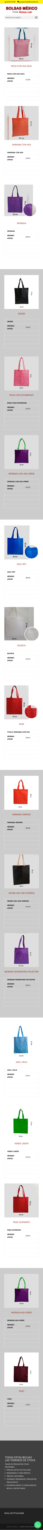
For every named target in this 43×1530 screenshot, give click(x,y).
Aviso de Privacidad (14, 1513)
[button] (37, 1524)
